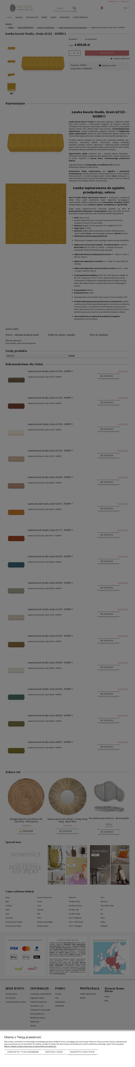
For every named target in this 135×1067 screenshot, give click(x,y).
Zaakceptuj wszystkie (82, 1052)
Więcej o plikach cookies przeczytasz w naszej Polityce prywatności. (30, 1046)
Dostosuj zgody (54, 1052)
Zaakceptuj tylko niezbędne (23, 1052)
